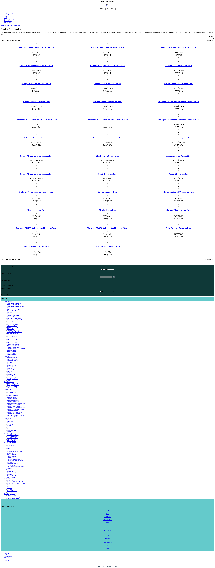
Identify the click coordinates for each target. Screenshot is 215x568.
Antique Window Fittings (14, 404)
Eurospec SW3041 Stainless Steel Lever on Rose (178, 102)
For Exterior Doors (12, 391)
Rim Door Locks (11, 363)
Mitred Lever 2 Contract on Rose (178, 83)
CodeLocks (107, 517)
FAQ (5, 18)
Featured (6, 15)
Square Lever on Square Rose (178, 156)
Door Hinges (7, 389)
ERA (107, 523)
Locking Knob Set (12, 336)
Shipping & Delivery (9, 19)
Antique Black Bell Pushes (14, 412)
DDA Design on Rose (107, 210)
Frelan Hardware (107, 542)
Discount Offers (8, 13)
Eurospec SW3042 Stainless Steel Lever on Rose (36, 120)
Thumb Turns (11, 465)
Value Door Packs (12, 321)
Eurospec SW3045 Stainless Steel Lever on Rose (36, 138)
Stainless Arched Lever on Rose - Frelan (36, 47)
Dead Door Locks (12, 359)
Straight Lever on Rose (179, 174)
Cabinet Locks (11, 353)
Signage (9, 489)
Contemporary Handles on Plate (15, 303)
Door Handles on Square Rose (15, 320)
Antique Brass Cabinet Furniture (16, 348)
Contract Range (11, 471)
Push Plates (10, 426)
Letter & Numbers (12, 447)
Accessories (7, 486)
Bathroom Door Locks (13, 360)
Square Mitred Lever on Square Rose (36, 156)
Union (107, 545)
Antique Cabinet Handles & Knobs (16, 403)
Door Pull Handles (9, 382)
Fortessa (107, 538)
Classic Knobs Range (13, 344)
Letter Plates (10, 445)
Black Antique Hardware (10, 398)
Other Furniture (11, 351)
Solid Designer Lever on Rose (178, 228)
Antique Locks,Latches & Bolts (15, 409)
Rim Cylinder (11, 370)
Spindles (9, 492)
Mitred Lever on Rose (36, 210)
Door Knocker (11, 448)
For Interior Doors (12, 392)
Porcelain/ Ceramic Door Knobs (15, 335)
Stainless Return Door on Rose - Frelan (36, 65)
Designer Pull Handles (13, 385)
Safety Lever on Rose (107, 174)
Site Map (6, 560)
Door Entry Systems (9, 494)
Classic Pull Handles (12, 383)
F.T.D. (107, 535)
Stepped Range (11, 474)
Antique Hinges (11, 397)
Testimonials (7, 22)
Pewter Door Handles (13, 480)
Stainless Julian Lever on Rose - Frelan (107, 47)
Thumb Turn (10, 424)
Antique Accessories (12, 410)
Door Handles (9, 25)
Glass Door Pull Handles (14, 388)
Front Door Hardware (10, 442)
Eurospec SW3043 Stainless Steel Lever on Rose (107, 120)
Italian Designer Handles (13, 313)
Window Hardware (9, 433)
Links (5, 559)
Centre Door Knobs (12, 333)
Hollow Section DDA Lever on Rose (178, 192)
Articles (6, 562)
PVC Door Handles (12, 312)
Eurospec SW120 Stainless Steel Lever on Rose (36, 228)
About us (6, 16)
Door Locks (7, 356)
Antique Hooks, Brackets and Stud (16, 416)
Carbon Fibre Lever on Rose (178, 210)
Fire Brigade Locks (12, 379)
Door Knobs (7, 323)
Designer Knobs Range (13, 342)
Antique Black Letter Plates (14, 413)
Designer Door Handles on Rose (16, 307)
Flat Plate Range (11, 472)
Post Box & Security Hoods (14, 451)
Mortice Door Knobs (12, 324)
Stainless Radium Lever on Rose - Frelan (178, 47)
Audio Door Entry (12, 495)
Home (5, 12)
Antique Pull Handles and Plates (16, 407)
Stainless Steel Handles (20, 25)
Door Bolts (10, 371)
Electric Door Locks (12, 376)
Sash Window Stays (12, 438)
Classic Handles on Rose (14, 309)
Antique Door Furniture (13, 406)
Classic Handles (11, 341)
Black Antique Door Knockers (15, 415)
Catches (9, 488)
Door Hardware (8, 418)
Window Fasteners (12, 436)
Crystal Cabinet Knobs (13, 347)
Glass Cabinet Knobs (13, 345)
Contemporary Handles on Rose (15, 306)
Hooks (9, 422)
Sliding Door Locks (12, 377)
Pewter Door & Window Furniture (16, 483)
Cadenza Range (11, 456)
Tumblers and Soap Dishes (14, 459)
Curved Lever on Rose (107, 192)
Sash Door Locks (12, 357)
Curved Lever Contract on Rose (107, 83)
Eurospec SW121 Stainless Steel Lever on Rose (107, 228)
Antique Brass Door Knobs (14, 332)
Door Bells (10, 453)
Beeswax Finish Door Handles (15, 482)
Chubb (107, 514)
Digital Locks (11, 374)
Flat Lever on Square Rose (107, 156)
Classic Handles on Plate (13, 304)
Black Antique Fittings (13, 439)
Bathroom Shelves (12, 462)
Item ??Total (104, 8)
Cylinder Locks (11, 365)
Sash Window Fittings (13, 435)
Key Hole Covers (12, 419)
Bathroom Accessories (10, 454)
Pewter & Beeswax (12, 317)
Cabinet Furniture (8, 338)
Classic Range (11, 477)
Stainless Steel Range (13, 475)
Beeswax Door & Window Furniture (17, 485)
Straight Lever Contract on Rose (107, 102)
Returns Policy (8, 21)
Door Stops (10, 421)
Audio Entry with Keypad (14, 497)
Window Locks (11, 441)
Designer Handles (12, 339)
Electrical (6, 469)
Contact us (109, 5)
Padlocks (9, 373)
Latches (9, 362)
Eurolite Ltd (107, 530)
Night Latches (11, 368)
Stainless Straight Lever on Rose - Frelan (107, 65)
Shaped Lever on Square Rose (178, 138)
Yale (107, 548)
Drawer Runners (11, 354)
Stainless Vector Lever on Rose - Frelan (36, 192)
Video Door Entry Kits (13, 498)
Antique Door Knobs (13, 330)
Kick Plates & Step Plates (14, 432)
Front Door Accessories (13, 450)
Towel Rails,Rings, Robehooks (15, 460)
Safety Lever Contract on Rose (178, 65)
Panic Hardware (11, 430)
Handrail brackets (12, 491)
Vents (8, 427)
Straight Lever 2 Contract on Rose (36, 83)
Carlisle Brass (107, 511)
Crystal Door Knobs (12, 327)
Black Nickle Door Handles (14, 318)
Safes (8, 380)
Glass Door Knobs (12, 326)
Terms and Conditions (10, 557)
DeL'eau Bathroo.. (107, 520)
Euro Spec (107, 527)
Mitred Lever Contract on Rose (36, 102)
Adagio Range (11, 457)
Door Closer (10, 429)
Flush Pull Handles (12, 386)
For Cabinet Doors (12, 394)
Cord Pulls (10, 468)
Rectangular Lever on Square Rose (107, 138)
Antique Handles (11, 350)
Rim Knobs (10, 329)
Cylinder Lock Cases (13, 366)
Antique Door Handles (13, 315)
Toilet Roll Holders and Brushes (15, 466)
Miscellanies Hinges (12, 395)
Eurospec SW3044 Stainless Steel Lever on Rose (178, 120)
